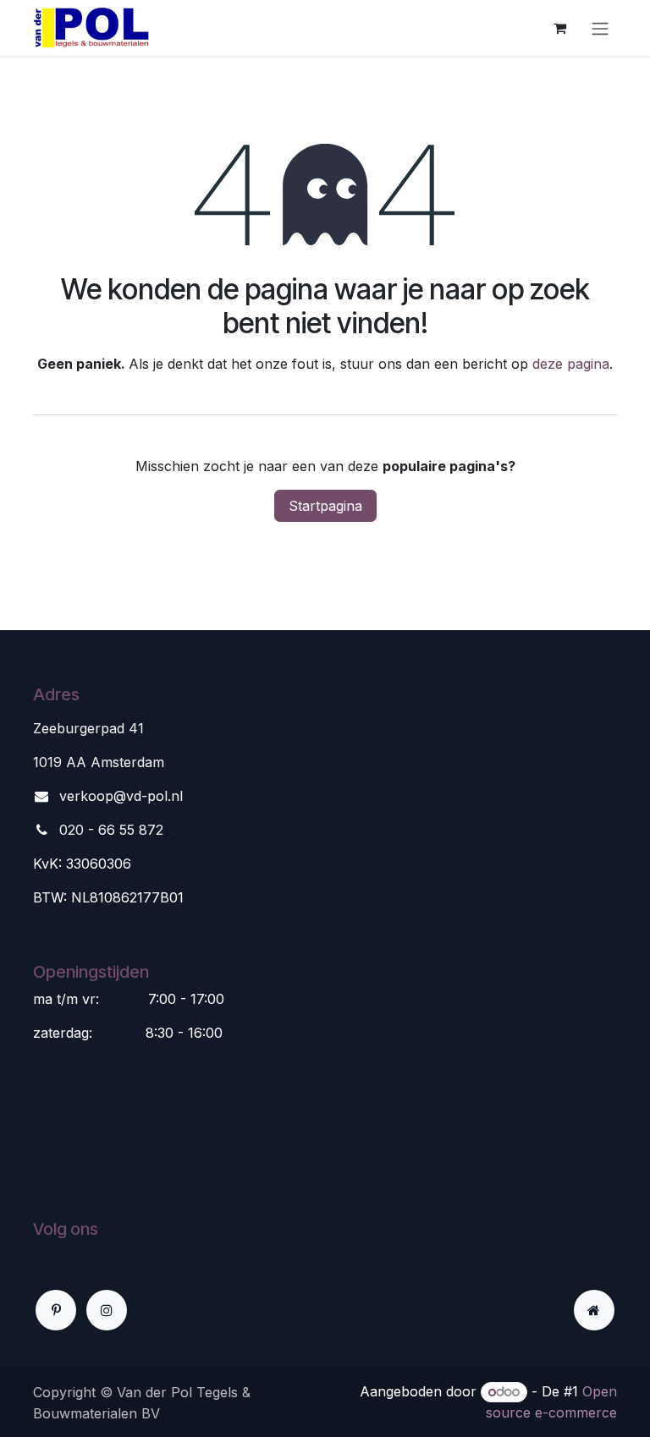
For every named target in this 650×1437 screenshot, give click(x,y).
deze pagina (570, 363)
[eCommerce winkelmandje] (559, 28)
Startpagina (325, 505)
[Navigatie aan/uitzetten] (600, 28)
